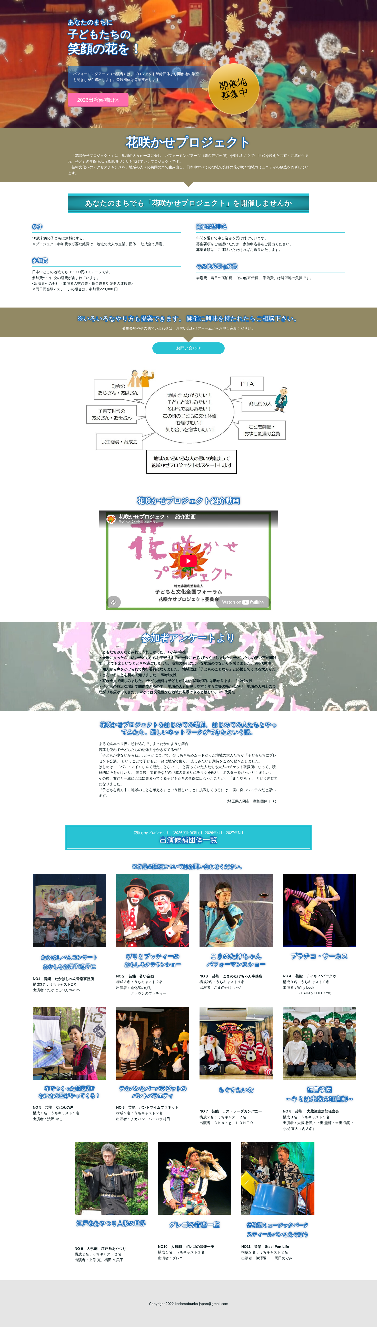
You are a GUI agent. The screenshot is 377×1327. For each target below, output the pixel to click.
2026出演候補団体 (98, 100)
